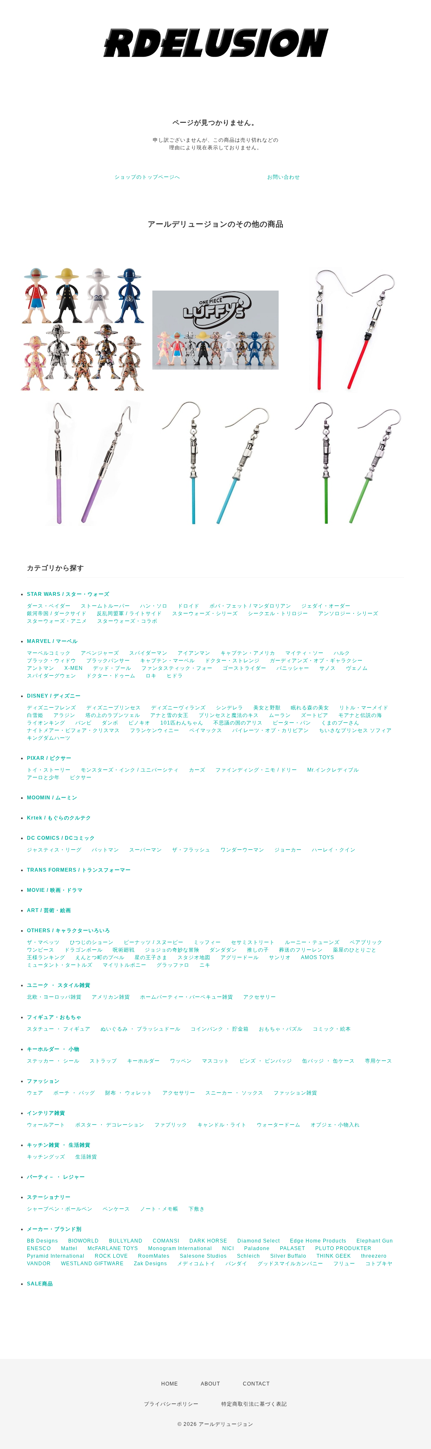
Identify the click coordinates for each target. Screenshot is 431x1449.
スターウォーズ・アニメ (57, 621)
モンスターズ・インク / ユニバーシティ (130, 770)
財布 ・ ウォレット (128, 1093)
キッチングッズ (46, 1157)
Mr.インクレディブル (333, 770)
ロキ (151, 676)
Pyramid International (56, 1256)
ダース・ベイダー (49, 606)
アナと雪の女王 (169, 715)
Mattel (69, 1248)
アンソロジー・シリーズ (348, 613)
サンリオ (280, 957)
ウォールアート (46, 1125)
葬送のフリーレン (301, 950)
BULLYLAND (126, 1241)
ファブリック (170, 1125)
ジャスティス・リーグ (54, 850)
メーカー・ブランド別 (54, 1229)
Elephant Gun (375, 1241)
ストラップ (103, 1061)
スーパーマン (145, 850)
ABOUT (210, 1384)
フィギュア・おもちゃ (54, 1017)
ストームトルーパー (105, 606)
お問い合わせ (283, 177)
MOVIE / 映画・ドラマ (55, 890)
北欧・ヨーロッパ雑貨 (54, 997)
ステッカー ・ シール (53, 1061)
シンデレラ (229, 708)
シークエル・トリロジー (278, 613)
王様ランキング (46, 957)
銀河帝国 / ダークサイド (57, 613)
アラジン (64, 715)
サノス (327, 668)
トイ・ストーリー (49, 770)
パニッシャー (293, 668)
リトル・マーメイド (363, 708)
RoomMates (154, 1256)
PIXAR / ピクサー (49, 758)
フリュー (344, 1264)
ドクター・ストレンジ (232, 661)
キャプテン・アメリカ (248, 653)
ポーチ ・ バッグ (74, 1093)
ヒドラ (175, 676)
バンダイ (236, 1264)
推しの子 (258, 950)
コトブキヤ (379, 1264)
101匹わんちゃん (181, 723)
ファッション (43, 1081)
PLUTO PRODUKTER (343, 1248)
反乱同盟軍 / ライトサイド (129, 613)
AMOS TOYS (317, 957)
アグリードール (240, 957)
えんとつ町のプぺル (100, 957)
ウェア (35, 1093)
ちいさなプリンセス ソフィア (355, 730)
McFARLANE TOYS (113, 1248)
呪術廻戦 (124, 950)
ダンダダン (223, 950)
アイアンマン (194, 653)
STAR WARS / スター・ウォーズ (68, 594)
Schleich (248, 1256)
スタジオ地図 (194, 957)
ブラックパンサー (108, 661)
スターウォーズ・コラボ (127, 621)
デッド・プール (112, 668)
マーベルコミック (49, 653)
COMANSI (166, 1241)
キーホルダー (143, 1061)
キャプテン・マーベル (167, 661)
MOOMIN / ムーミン (52, 798)
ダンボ (110, 723)
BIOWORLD (83, 1241)
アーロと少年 (43, 777)
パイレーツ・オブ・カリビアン (270, 730)
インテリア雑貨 (46, 1113)
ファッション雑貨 (295, 1093)
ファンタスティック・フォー (177, 668)
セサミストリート (253, 942)
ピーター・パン (292, 723)
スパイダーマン (148, 653)
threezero (374, 1256)
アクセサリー (259, 997)
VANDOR (39, 1264)
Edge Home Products (318, 1241)
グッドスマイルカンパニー (290, 1264)
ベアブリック (366, 942)
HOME (169, 1384)
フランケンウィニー (154, 730)
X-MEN (73, 668)
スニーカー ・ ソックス (234, 1093)
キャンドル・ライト (222, 1125)
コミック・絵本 (332, 1029)
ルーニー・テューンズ (312, 942)
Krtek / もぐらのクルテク (59, 818)
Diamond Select (258, 1241)
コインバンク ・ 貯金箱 (220, 1029)
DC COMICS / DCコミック (61, 838)
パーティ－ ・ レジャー (56, 1177)
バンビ (83, 723)
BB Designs (42, 1241)
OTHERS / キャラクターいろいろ (68, 930)
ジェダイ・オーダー (326, 606)
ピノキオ (139, 723)
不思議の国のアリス (238, 723)
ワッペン (181, 1061)
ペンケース (116, 1209)
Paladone (257, 1248)
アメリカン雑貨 (111, 997)
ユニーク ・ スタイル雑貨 (58, 985)
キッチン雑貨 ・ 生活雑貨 (58, 1145)
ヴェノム (357, 668)
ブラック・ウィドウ (51, 661)
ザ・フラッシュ (191, 850)
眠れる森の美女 (310, 708)
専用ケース (378, 1061)
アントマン (40, 668)
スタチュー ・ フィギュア (58, 1029)
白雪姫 (35, 715)
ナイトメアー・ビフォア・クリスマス (73, 730)
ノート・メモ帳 (159, 1209)
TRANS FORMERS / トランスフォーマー (79, 870)
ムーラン (280, 715)
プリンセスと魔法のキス (229, 715)
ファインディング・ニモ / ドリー (256, 770)
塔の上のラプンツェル (112, 715)
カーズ (197, 770)
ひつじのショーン (92, 942)
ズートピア (314, 715)
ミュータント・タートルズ (60, 965)
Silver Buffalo (288, 1256)
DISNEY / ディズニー (54, 696)
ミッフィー (207, 942)
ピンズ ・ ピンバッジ (265, 1061)
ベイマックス (205, 730)
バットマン (105, 850)
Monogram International (180, 1248)
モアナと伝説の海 (360, 715)
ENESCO (39, 1248)
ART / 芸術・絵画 (49, 910)
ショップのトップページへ (147, 177)
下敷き (197, 1209)
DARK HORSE (208, 1241)
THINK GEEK (334, 1256)
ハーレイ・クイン (334, 850)
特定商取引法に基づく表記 (254, 1404)
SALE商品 (40, 1284)
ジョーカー (288, 850)
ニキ (205, 965)
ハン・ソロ (154, 606)
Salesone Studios (203, 1256)
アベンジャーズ (100, 653)
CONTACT (256, 1384)
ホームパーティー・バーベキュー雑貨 (186, 997)
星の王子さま (151, 957)
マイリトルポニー (124, 965)
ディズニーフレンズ (51, 708)
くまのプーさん (340, 723)
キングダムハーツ (49, 738)
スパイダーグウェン (51, 676)
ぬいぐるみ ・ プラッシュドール (141, 1029)
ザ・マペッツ (43, 942)
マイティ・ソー (304, 653)
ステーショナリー (49, 1197)
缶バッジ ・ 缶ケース (328, 1061)
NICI (228, 1248)
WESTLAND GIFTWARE (92, 1264)
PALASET (292, 1248)
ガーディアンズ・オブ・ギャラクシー (316, 661)
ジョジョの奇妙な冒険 (172, 950)
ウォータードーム (279, 1125)
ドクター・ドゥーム (111, 676)
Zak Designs (150, 1264)
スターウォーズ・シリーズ (205, 613)
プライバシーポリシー (171, 1404)
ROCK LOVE (111, 1256)
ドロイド (189, 606)
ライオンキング (46, 723)
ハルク (342, 653)
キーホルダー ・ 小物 (53, 1049)
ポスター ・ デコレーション (109, 1125)
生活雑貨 (86, 1157)
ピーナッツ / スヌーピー (154, 942)
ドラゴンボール (83, 950)
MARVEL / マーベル (52, 641)
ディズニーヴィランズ (178, 708)
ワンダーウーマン (242, 850)
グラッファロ (173, 965)
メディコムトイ (196, 1264)
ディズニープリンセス (113, 708)
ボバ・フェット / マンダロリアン (250, 606)
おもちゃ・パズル (281, 1029)
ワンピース (40, 950)
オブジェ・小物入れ (335, 1125)
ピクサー (81, 777)
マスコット (215, 1061)
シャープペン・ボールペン (60, 1209)
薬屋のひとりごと (355, 950)
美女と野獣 (267, 708)
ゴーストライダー (244, 668)
